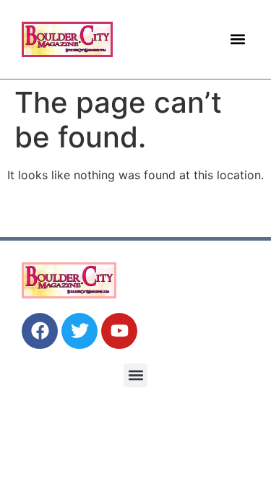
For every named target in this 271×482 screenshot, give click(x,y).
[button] (237, 39)
